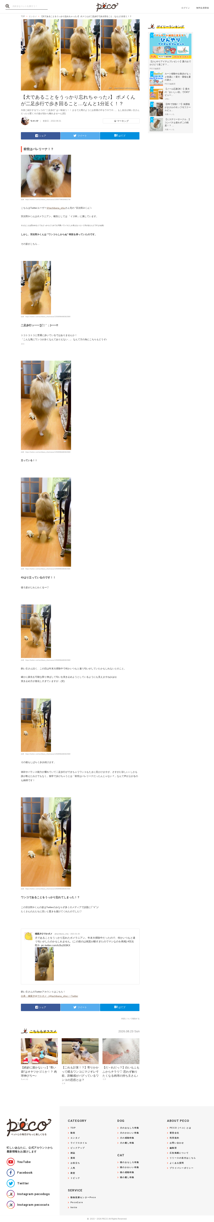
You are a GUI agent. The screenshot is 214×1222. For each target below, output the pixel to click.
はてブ (121, 135)
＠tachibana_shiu (56, 208)
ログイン (185, 8)
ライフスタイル (79, 1143)
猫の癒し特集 (127, 1177)
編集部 (173, 1148)
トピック (75, 1178)
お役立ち (75, 1163)
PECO (107, 7)
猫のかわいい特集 (129, 1167)
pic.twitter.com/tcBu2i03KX (55, 945)
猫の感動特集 (127, 1172)
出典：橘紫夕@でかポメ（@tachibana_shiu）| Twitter (49, 996)
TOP (73, 1128)
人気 (73, 1168)
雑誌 (73, 1153)
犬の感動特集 (127, 1138)
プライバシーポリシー (182, 1168)
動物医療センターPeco (83, 1197)
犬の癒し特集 (127, 1143)
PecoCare (77, 1202)
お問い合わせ (177, 1143)
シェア (42, 135)
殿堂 (73, 1173)
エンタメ (75, 1138)
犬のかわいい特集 (129, 1133)
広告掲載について (179, 1153)
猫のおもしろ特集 (129, 1162)
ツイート (82, 135)
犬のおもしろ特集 (129, 1128)
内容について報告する (130, 1019)
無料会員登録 (202, 8)
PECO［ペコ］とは (180, 1128)
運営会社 (174, 1133)
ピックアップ (78, 1148)
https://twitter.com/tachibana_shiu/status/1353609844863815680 (47, 316)
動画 (73, 1133)
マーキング (123, 121)
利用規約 (174, 1138)
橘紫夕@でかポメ (52, 933)
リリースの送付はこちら (183, 1158)
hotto (74, 1207)
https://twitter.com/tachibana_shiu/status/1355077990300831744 (47, 199)
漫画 (73, 1158)
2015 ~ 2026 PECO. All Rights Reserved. (107, 1219)
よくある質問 (177, 1163)
